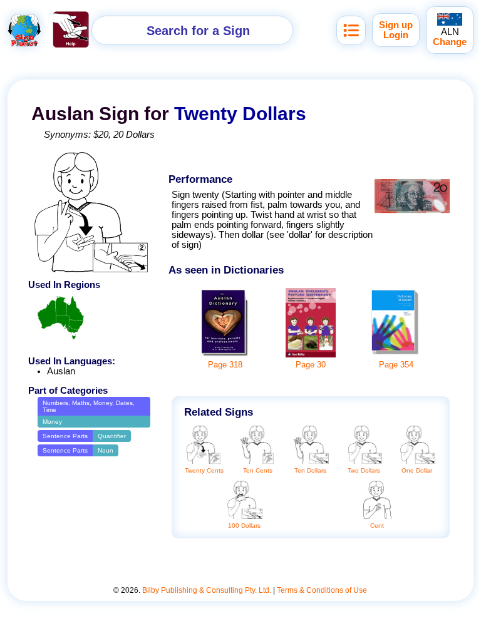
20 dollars (134, 135)
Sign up (396, 25)
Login (395, 35)
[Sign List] (351, 30)
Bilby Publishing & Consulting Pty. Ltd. (206, 590)
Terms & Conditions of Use (322, 590)
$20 (100, 135)
